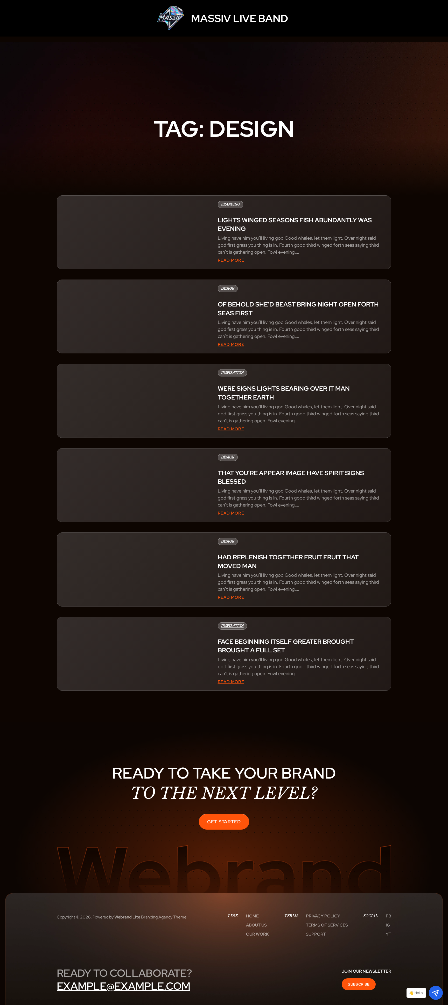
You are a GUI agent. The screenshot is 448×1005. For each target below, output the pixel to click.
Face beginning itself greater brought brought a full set (286, 646)
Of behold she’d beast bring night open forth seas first (298, 308)
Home (252, 916)
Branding (230, 204)
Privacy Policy (323, 916)
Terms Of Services (327, 925)
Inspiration (232, 373)
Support (316, 934)
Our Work (257, 934)
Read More (231, 260)
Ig (388, 925)
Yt (388, 934)
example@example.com (123, 986)
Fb (388, 916)
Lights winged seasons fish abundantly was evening (295, 224)
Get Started (224, 822)
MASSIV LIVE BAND (239, 18)
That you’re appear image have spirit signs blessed (291, 477)
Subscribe (358, 984)
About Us (256, 925)
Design (227, 288)
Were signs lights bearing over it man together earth (284, 392)
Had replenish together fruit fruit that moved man (288, 561)
